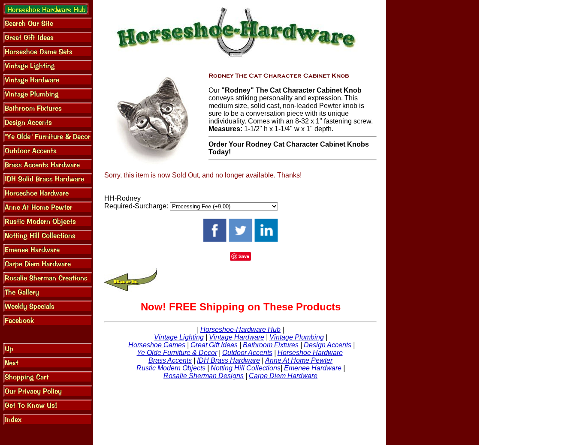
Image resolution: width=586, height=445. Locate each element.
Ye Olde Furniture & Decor (177, 352)
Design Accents (327, 345)
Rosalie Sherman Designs (203, 375)
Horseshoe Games (156, 345)
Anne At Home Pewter (298, 360)
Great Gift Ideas (214, 345)
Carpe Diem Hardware (283, 375)
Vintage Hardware (236, 337)
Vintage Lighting (179, 337)
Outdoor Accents (247, 352)
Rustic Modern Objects (170, 368)
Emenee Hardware (312, 368)
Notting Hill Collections (246, 368)
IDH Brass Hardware (228, 360)
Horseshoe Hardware (310, 352)
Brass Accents (170, 360)
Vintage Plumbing (296, 337)
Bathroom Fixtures (271, 345)
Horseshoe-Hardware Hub (240, 329)
